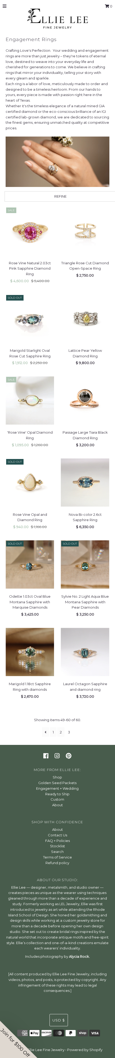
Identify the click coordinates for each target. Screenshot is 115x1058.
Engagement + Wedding (57, 788)
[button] (18, 1039)
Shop (57, 777)
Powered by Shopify (84, 1050)
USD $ (58, 1020)
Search (57, 851)
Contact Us (57, 835)
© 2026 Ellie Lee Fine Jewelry (39, 1050)
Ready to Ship (57, 794)
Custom (57, 799)
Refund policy (57, 863)
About (57, 805)
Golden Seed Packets (57, 783)
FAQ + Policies (57, 841)
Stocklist (57, 846)
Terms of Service (57, 857)
